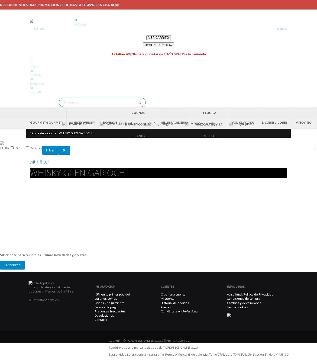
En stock (36, 148)
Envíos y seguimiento (109, 303)
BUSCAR (35, 92)
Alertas (166, 307)
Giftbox (21, 148)
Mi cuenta (168, 298)
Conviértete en (179, 311)
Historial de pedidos (175, 303)
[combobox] (102, 102)
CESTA (34, 67)
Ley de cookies (237, 307)
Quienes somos (106, 298)
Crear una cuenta (173, 294)
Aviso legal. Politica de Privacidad (250, 294)
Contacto (101, 320)
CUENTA (35, 75)
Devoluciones (104, 315)
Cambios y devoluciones (244, 303)
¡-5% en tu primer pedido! (112, 294)
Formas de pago (106, 307)
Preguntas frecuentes (110, 311)
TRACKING (37, 83)
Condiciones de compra (243, 298)
